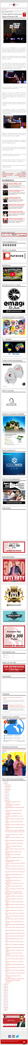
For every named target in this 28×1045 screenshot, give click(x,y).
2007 (5, 1010)
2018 (5, 993)
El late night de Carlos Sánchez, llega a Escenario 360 (13, 15)
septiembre (7, 789)
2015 (5, 998)
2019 (5, 992)
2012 (5, 1002)
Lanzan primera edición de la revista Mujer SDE (14, 830)
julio (6, 792)
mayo (6, 795)
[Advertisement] (14, 524)
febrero (6, 800)
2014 (5, 999)
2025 (5, 783)
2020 (5, 990)
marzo (6, 798)
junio (6, 794)
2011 (5, 1004)
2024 (5, 984)
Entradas (6, 655)
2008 (5, 1009)
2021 (5, 989)
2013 (5, 1001)
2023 (5, 986)
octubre (7, 788)
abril (6, 797)
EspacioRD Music (6, 742)
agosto (6, 791)
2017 (5, 995)
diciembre (7, 785)
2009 (5, 1007)
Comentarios (7, 657)
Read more (23, 187)
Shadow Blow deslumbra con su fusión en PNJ (14, 978)
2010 (5, 1006)
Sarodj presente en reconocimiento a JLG (13, 891)
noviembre (7, 786)
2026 (5, 781)
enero (6, 983)
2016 (5, 996)
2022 (5, 987)
